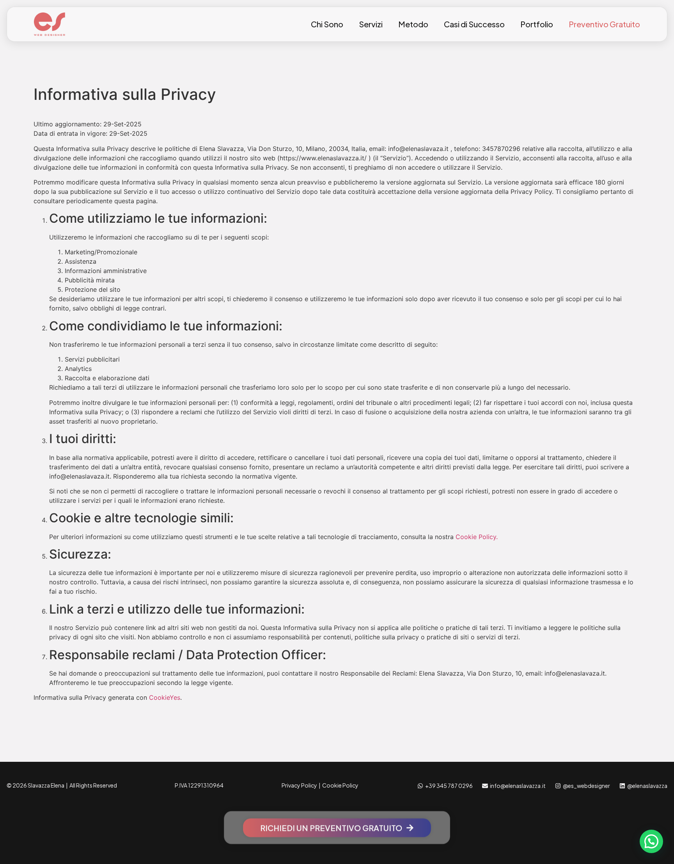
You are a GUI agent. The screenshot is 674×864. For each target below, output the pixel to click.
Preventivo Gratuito (604, 24)
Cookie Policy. (477, 537)
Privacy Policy (299, 785)
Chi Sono (327, 24)
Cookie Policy (340, 785)
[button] (651, 841)
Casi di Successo (474, 24)
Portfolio (536, 24)
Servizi (371, 24)
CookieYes (164, 697)
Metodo (413, 24)
